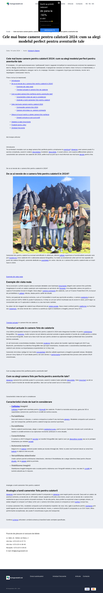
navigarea (89, 506)
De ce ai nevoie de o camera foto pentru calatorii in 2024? (32, 84)
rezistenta (84, 297)
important (82, 380)
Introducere (15, 81)
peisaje (23, 461)
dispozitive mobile (76, 439)
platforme (83, 306)
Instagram (12, 309)
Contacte (79, 4)
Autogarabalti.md (16, 4)
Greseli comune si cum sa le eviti (28, 117)
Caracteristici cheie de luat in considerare (31, 97)
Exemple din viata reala (25, 87)
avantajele (45, 260)
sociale (30, 441)
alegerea (56, 494)
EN (93, 4)
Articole (70, 4)
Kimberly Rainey (34, 51)
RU (90, 4)
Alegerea (74, 149)
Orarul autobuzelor (37, 576)
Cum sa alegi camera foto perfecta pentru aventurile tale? (32, 94)
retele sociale (53, 306)
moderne (46, 343)
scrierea (15, 520)
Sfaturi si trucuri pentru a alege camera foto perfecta (30, 114)
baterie (13, 451)
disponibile (52, 152)
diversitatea (36, 152)
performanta (55, 354)
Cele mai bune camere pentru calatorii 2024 (27, 104)
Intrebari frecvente (18, 128)
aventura (67, 149)
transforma (13, 258)
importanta (63, 286)
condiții (87, 468)
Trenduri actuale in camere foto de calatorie (32, 90)
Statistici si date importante (21, 122)
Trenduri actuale (12, 322)
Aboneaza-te (49, 30)
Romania (62, 288)
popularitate (40, 352)
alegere (67, 419)
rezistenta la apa (50, 429)
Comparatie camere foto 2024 (27, 107)
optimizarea (88, 332)
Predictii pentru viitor (18, 125)
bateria (23, 449)
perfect (77, 502)
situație (13, 461)
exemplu (21, 334)
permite (35, 439)
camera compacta (49, 291)
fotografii (42, 409)
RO (87, 4)
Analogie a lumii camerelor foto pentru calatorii (33, 100)
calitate (62, 255)
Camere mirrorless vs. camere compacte (31, 110)
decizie (81, 154)
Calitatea (15, 406)
